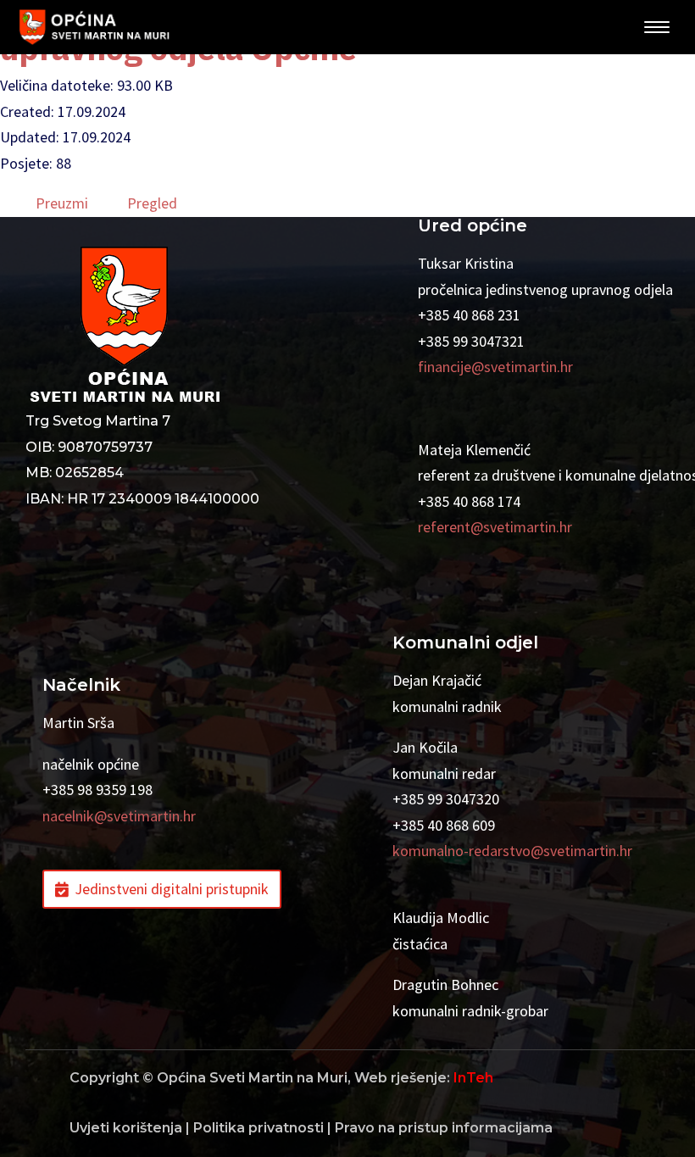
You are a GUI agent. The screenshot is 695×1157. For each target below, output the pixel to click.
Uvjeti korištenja (126, 1128)
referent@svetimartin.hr (495, 527)
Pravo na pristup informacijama (444, 1128)
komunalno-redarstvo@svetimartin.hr (512, 850)
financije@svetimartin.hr (495, 366)
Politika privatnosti (258, 1128)
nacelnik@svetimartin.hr (119, 816)
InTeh (473, 1078)
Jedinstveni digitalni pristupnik (172, 888)
